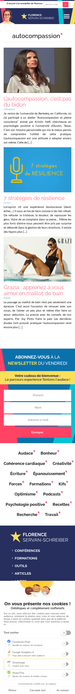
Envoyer (37, 432)
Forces (15, 484)
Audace (25, 453)
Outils (21, 566)
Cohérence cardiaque (24, 463)
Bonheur (49, 453)
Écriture (17, 473)
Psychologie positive (25, 504)
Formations (40, 484)
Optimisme (25, 494)
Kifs (62, 484)
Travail (51, 514)
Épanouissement (49, 473)
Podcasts (52, 494)
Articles (23, 573)
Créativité (62, 463)
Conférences (27, 551)
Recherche (27, 514)
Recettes (61, 504)
